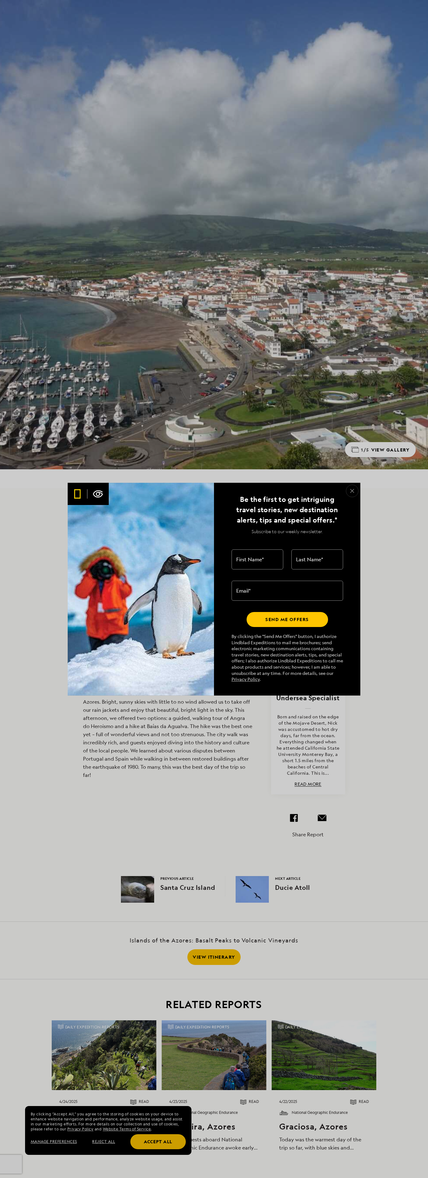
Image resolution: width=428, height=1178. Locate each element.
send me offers (287, 619)
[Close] (352, 491)
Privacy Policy (246, 679)
